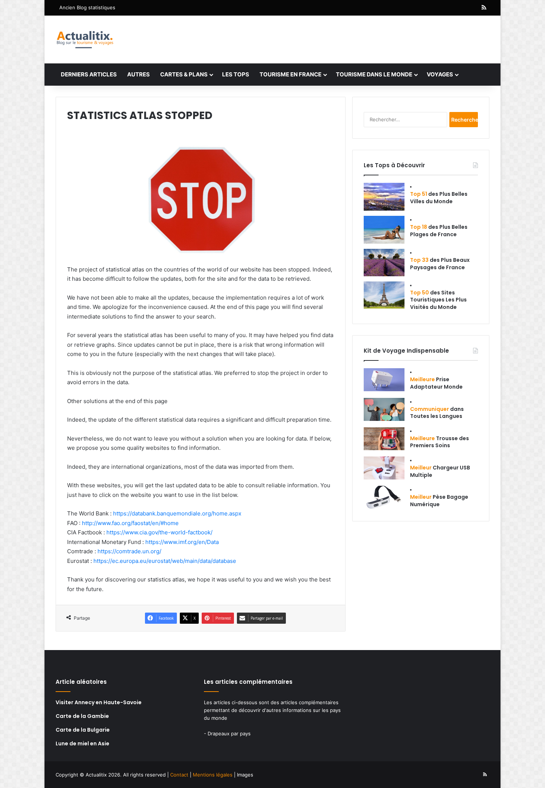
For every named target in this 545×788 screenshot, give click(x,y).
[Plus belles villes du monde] (384, 197)
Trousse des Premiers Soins (439, 442)
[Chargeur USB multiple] (384, 467)
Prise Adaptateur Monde (436, 383)
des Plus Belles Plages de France (439, 230)
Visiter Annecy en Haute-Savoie (99, 702)
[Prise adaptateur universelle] (384, 379)
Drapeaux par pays (229, 733)
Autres (138, 74)
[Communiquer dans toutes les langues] (384, 409)
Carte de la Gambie (82, 716)
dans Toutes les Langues (437, 412)
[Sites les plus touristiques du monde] (384, 295)
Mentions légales (212, 775)
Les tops (235, 74)
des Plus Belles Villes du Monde (439, 197)
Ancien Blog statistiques (87, 7)
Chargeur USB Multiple (440, 471)
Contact (179, 775)
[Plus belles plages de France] (384, 230)
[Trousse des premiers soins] (384, 438)
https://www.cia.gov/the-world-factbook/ (159, 532)
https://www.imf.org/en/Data (182, 541)
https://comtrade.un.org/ (129, 551)
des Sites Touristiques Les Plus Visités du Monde (438, 300)
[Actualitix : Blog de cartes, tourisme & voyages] (85, 39)
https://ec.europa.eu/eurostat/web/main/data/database (164, 560)
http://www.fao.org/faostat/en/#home (130, 523)
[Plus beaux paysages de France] (384, 262)
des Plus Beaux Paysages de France (440, 263)
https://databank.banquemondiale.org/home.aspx (177, 513)
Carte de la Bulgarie (83, 729)
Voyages (440, 74)
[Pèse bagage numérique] (384, 497)
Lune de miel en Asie (82, 743)
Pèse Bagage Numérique (439, 500)
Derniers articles (89, 74)
